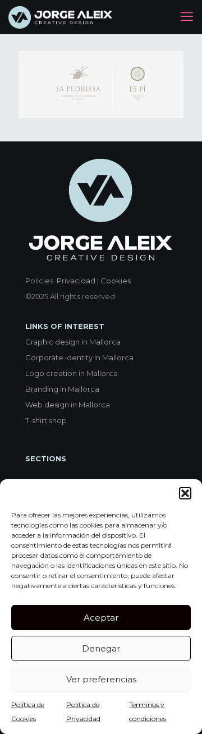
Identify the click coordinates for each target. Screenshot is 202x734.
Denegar (101, 648)
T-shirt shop (46, 420)
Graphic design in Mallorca (73, 341)
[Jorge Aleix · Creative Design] (61, 17)
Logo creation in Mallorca (71, 373)
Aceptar (101, 617)
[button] (185, 493)
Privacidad (76, 280)
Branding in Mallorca (62, 388)
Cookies (115, 280)
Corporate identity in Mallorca (79, 357)
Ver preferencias (101, 679)
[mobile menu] (186, 16)
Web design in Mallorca (67, 404)
